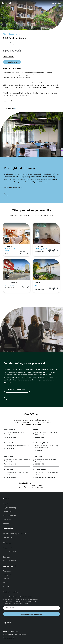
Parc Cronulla (9, 429)
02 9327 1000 (39, 437)
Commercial (7, 512)
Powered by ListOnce (9, 638)
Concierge (7, 519)
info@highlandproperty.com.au (14, 534)
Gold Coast (8, 470)
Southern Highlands (41, 443)
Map (5, 56)
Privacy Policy (15, 631)
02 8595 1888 (11, 449)
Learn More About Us (12, 187)
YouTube (6, 586)
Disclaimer (6, 631)
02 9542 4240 (11, 464)
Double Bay (37, 429)
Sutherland (8, 456)
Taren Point (37, 456)
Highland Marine (39, 470)
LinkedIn (6, 579)
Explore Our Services (17, 390)
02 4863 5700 (39, 451)
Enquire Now (12, 62)
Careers (6, 523)
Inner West (8, 443)
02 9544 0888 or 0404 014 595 (45, 477)
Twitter (5, 583)
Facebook (6, 571)
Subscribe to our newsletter (31, 614)
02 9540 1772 (39, 464)
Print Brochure (9, 109)
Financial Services (9, 515)
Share (11, 56)
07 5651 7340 (11, 477)
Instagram (7, 575)
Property (6, 504)
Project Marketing (9, 508)
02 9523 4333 (11, 437)
